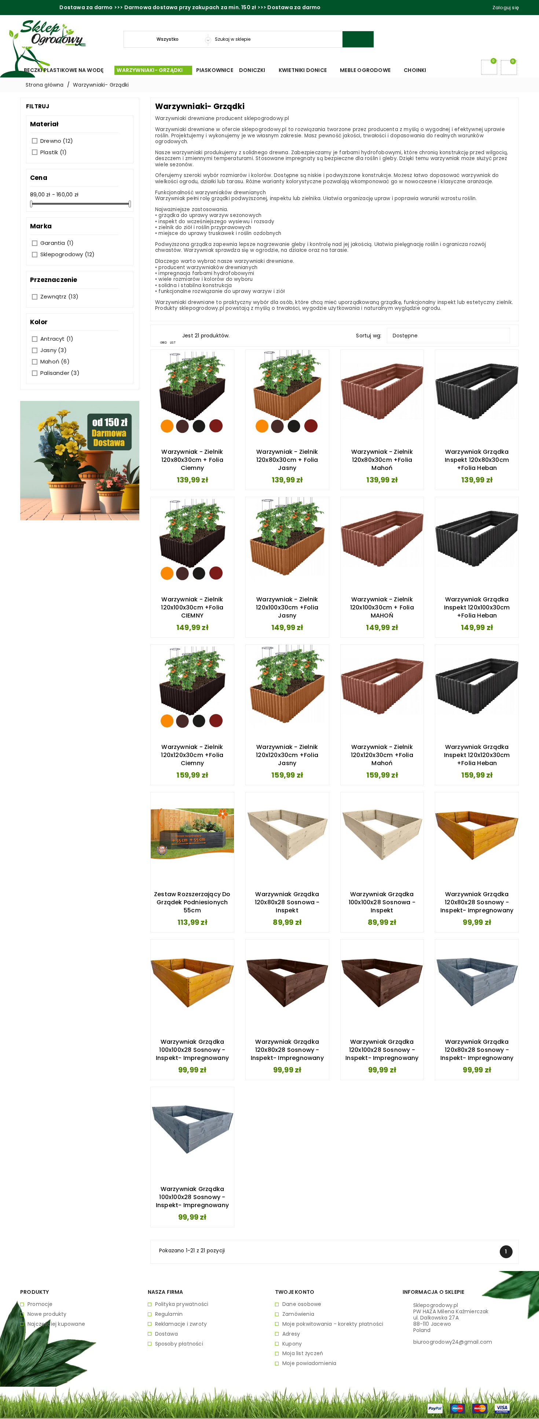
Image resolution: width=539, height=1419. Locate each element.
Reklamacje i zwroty (181, 1324)
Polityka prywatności (182, 1304)
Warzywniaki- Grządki (153, 70)
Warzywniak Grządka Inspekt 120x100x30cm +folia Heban (477, 607)
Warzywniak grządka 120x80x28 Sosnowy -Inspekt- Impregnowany (476, 902)
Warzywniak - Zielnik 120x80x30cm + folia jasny (287, 460)
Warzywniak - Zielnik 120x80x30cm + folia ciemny (192, 460)
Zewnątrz (59, 296)
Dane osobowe (301, 1304)
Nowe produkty (47, 1314)
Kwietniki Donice (306, 70)
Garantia (57, 243)
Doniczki (255, 70)
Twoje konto (294, 1292)
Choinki (418, 70)
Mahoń (55, 361)
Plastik (53, 152)
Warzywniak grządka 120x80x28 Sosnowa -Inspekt (287, 902)
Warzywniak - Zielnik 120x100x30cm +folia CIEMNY (192, 607)
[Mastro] (457, 1408)
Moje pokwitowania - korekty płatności (332, 1324)
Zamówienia (298, 1314)
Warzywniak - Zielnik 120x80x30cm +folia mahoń (382, 460)
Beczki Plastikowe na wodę (67, 70)
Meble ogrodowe (368, 70)
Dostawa (166, 1334)
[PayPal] (435, 1408)
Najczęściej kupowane (56, 1324)
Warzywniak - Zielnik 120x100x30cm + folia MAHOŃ (382, 607)
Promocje (40, 1304)
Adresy (291, 1334)
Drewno (56, 141)
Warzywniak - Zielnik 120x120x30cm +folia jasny (287, 755)
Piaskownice (214, 70)
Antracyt (56, 339)
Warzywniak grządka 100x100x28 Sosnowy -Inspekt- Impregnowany (192, 1050)
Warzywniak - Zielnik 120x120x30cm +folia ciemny (192, 755)
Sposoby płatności (179, 1344)
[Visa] (502, 1408)
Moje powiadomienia (309, 1363)
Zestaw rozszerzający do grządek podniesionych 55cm (192, 902)
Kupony (292, 1344)
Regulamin (169, 1314)
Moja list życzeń (302, 1353)
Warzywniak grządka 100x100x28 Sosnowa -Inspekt (382, 902)
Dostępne (448, 335)
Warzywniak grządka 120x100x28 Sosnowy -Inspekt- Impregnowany (381, 1050)
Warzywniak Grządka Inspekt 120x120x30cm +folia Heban (477, 755)
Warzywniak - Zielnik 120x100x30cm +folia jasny (287, 607)
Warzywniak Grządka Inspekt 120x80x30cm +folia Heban (477, 460)
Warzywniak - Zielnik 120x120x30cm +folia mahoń (382, 755)
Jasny (53, 350)
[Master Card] (479, 1408)
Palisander (60, 373)
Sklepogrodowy (67, 254)
